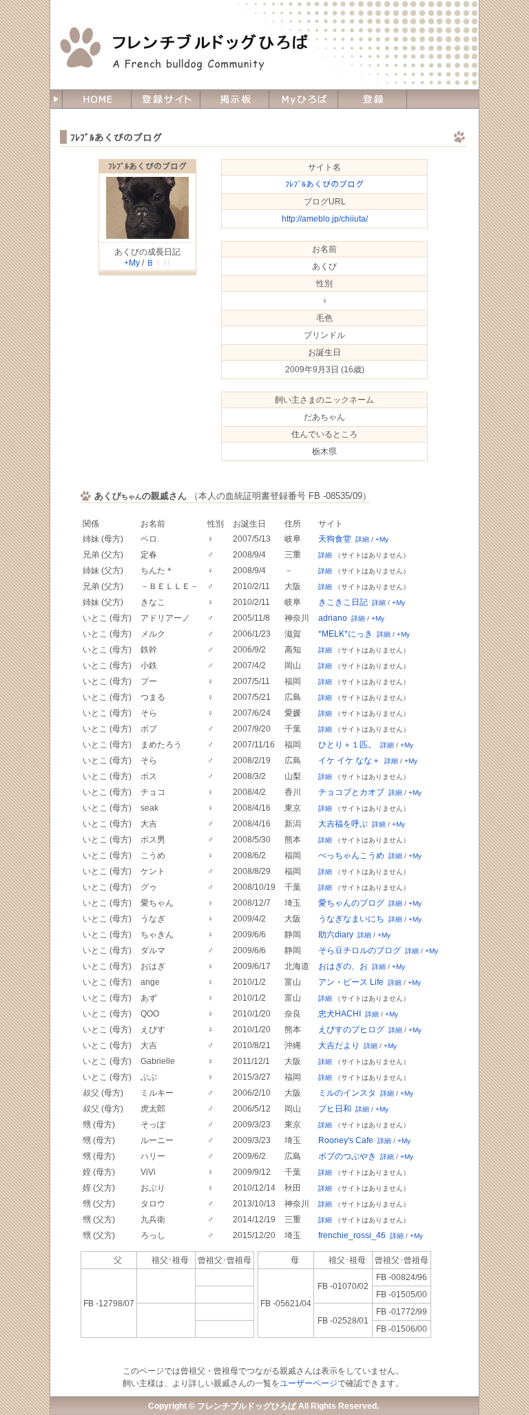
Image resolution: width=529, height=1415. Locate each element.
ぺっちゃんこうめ (351, 855)
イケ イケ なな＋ (349, 760)
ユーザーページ (309, 1383)
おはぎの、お (343, 966)
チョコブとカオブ (351, 792)
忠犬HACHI (339, 1014)
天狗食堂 (334, 539)
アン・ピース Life (351, 982)
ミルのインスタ (347, 1093)
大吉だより (339, 1045)
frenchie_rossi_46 (352, 1235)
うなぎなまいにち (351, 919)
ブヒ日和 (334, 1109)
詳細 (362, 539)
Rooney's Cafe (345, 1140)
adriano (332, 618)
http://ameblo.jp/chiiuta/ (325, 219)
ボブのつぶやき (347, 1156)
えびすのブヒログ (351, 1029)
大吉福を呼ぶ (343, 824)
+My (132, 263)
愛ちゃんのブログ (351, 903)
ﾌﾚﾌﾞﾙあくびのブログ (147, 166)
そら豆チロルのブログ (359, 950)
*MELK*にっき (345, 634)
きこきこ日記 (343, 602)
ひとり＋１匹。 (347, 744)
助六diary (335, 934)
